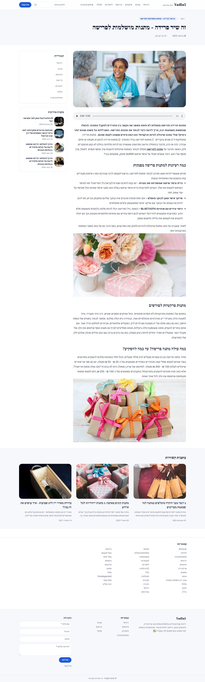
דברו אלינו (107, 584)
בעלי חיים (108, 556)
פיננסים (128, 4)
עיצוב (184, 576)
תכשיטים (183, 549)
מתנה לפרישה (155, 149)
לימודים (109, 4)
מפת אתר (107, 580)
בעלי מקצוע (106, 553)
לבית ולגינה (144, 568)
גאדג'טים (145, 592)
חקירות (146, 580)
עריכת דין (182, 568)
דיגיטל (146, 4)
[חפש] (35, 5)
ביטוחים (108, 560)
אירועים (108, 564)
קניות (137, 4)
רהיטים (184, 560)
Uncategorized (105, 576)
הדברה (146, 584)
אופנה (109, 568)
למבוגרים (145, 560)
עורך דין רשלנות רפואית (176, 580)
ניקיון (184, 588)
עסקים (184, 572)
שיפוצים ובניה (86, 4)
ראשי (183, 18)
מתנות (146, 549)
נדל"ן (184, 592)
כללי (147, 572)
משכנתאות (144, 556)
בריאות (119, 4)
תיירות (184, 553)
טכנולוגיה (145, 576)
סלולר (99, 4)
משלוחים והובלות (141, 553)
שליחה (65, 659)
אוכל (109, 572)
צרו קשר (25, 4)
